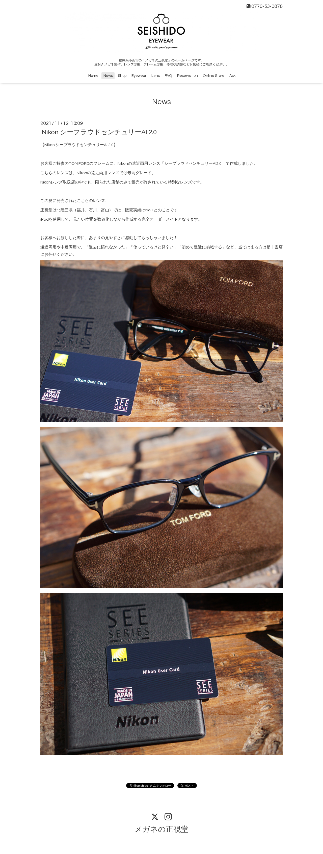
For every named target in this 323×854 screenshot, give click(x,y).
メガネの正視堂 (161, 829)
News (108, 76)
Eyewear (138, 76)
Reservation (187, 76)
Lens (155, 76)
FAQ (168, 76)
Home (93, 76)
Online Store (213, 76)
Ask (232, 76)
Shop (122, 76)
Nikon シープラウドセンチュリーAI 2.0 (99, 132)
